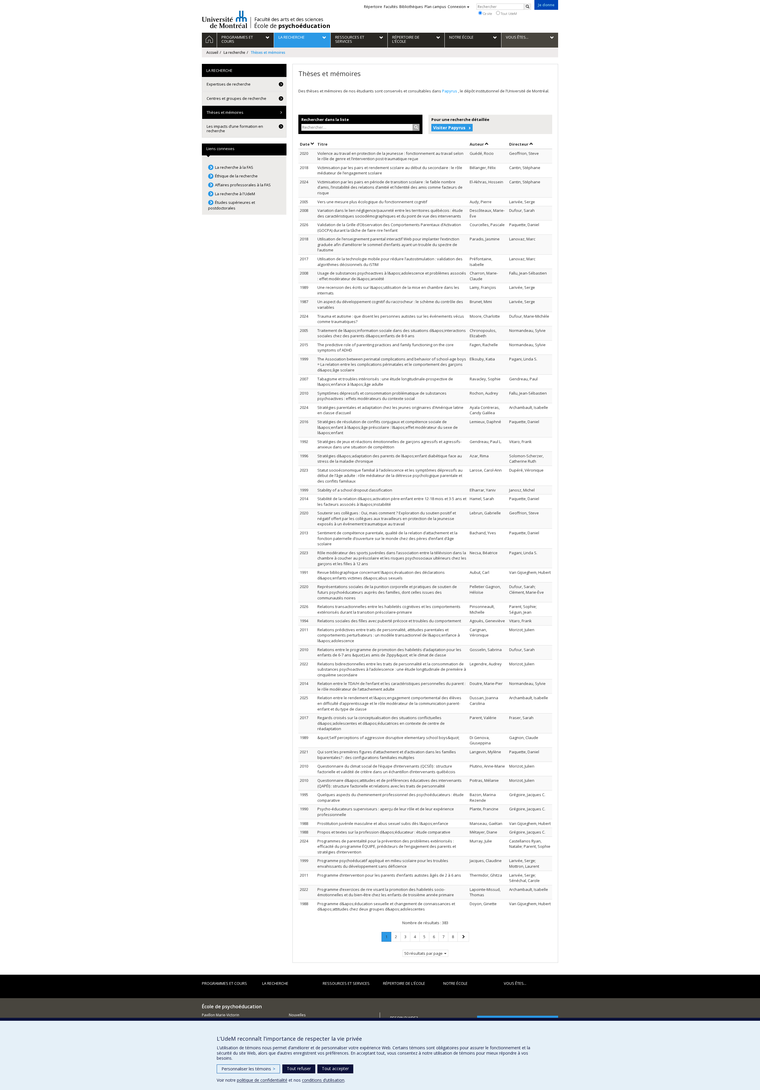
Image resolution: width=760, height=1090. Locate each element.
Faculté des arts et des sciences (288, 19)
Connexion (457, 6)
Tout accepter (335, 1068)
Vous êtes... (515, 983)
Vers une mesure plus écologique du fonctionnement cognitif (372, 201)
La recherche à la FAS (234, 167)
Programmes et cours (224, 983)
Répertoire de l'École (404, 983)
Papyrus (450, 91)
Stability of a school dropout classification (354, 490)
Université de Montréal (224, 19)
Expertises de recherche (229, 84)
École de (292, 26)
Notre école (455, 983)
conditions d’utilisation (323, 1080)
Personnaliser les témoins (248, 1069)
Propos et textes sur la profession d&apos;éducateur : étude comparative (383, 832)
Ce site (487, 13)
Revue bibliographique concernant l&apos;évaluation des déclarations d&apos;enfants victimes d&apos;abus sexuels (381, 575)
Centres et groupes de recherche (236, 98)
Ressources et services (346, 983)
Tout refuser (299, 1068)
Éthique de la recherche (236, 176)
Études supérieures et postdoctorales (231, 205)
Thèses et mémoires (225, 112)
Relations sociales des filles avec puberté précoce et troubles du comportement (389, 620)
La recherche (234, 52)
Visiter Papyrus (449, 127)
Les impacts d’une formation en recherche (235, 128)
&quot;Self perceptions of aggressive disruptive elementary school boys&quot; (388, 737)
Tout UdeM (508, 13)
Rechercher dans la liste (325, 119)
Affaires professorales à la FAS (243, 185)
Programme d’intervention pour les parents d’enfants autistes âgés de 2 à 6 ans (389, 875)
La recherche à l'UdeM (235, 193)
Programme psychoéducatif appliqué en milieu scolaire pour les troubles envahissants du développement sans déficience (382, 863)
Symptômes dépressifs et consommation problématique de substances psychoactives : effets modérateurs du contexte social (381, 395)
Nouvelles (297, 1014)
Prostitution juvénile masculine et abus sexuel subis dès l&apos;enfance (382, 823)
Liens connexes (220, 148)
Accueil (212, 52)
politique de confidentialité (262, 1080)
